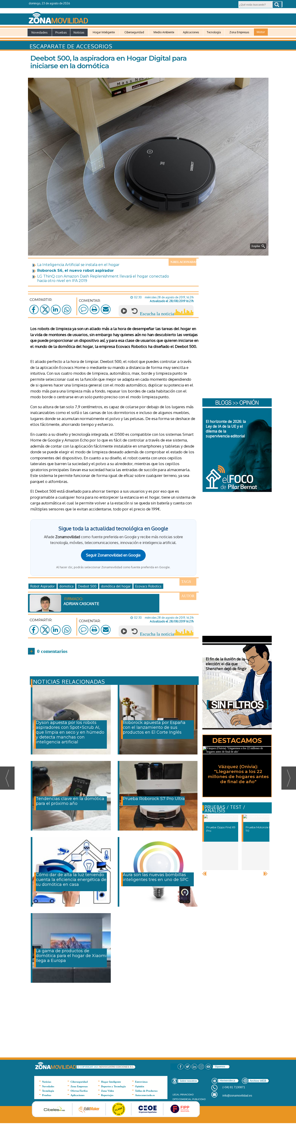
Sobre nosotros (188, 1080)
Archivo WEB (258, 1080)
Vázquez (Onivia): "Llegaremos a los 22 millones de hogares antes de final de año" (238, 774)
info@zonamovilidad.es (237, 1095)
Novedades (39, 32)
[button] (277, 5)
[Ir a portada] (147, 17)
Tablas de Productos (146, 1090)
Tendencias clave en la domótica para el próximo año (70, 801)
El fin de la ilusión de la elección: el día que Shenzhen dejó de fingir (226, 663)
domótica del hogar (116, 586)
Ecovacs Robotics (148, 586)
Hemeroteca (227, 1080)
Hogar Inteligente (104, 32)
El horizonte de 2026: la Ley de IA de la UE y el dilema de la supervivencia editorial (226, 428)
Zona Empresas (239, 32)
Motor (261, 32)
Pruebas (61, 32)
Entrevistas (141, 1081)
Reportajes (107, 1095)
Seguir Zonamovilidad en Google (113, 555)
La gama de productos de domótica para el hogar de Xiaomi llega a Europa (71, 955)
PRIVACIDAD (187, 1094)
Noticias (79, 32)
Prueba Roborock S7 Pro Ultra (154, 798)
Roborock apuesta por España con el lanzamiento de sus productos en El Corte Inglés (154, 727)
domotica (66, 586)
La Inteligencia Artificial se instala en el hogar (78, 265)
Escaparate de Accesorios (71, 46)
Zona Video (107, 1090)
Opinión (139, 1086)
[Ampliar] (149, 250)
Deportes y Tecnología (113, 1086)
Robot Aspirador (42, 586)
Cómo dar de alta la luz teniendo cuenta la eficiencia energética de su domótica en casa (71, 879)
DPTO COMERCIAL (182, 1099)
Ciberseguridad (134, 32)
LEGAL (176, 1094)
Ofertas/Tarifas (79, 1090)
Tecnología (214, 32)
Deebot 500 (87, 586)
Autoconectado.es (145, 1095)
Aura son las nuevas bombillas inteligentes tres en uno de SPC (155, 877)
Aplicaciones (191, 32)
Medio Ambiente (164, 32)
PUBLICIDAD (199, 1099)
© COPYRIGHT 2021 (88, 1067)
